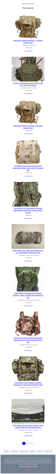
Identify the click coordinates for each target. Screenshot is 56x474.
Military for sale (28, 4)
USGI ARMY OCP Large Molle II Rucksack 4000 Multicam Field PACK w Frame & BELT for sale (28, 210)
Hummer (40, 451)
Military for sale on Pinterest (32, 466)
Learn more (35, 464)
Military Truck (48, 451)
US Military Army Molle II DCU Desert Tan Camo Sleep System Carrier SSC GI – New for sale (28, 168)
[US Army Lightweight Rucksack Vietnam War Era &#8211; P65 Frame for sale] (28, 81)
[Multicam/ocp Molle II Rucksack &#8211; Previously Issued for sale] (28, 38)
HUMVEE (33, 451)
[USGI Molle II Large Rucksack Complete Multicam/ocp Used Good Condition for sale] (28, 380)
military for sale (24, 451)
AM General (14, 451)
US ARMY (6, 451)
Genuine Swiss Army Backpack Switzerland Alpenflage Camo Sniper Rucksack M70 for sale (28, 340)
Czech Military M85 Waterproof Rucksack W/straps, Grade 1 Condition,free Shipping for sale (28, 295)
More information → (29, 50)
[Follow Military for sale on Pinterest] (28, 470)
